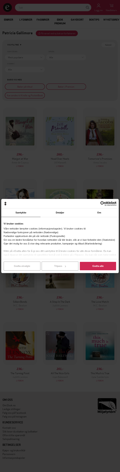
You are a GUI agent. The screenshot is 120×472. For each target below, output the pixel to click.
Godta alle (98, 266)
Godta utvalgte (22, 266)
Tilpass (58, 266)
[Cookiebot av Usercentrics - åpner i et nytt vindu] (102, 203)
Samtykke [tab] (20, 212)
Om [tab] (99, 212)
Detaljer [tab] (60, 212)
